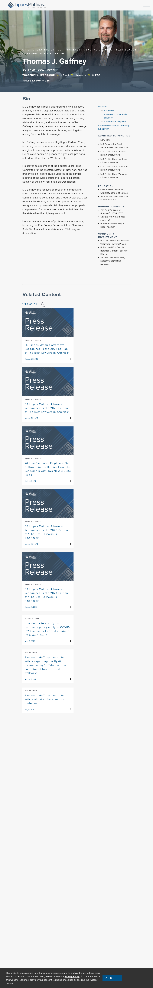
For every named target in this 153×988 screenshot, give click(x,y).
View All (31, 304)
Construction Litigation (115, 121)
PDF (97, 75)
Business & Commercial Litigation (115, 116)
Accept (112, 978)
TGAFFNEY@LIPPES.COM (39, 75)
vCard (65, 75)
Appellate (109, 110)
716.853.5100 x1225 (36, 80)
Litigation (102, 106)
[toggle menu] (146, 5)
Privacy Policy (72, 976)
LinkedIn (80, 75)
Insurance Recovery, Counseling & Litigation (114, 127)
